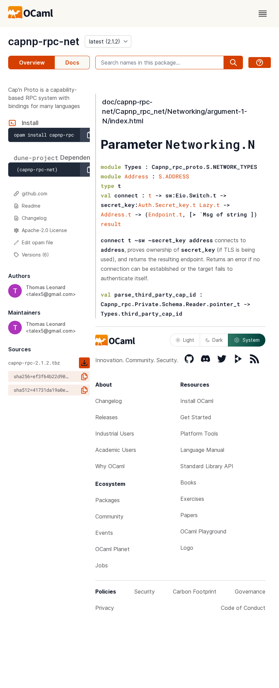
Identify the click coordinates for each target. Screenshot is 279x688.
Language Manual (202, 449)
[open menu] (262, 13)
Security (144, 591)
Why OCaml (110, 466)
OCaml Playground (203, 531)
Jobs (101, 565)
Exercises (192, 498)
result (111, 223)
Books (188, 482)
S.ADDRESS (174, 176)
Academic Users (115, 449)
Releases (106, 417)
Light (188, 340)
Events (104, 532)
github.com (34, 193)
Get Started (195, 417)
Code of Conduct (243, 607)
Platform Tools (199, 433)
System (251, 340)
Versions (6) (35, 255)
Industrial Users (114, 433)
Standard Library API (206, 466)
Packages (107, 500)
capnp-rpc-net (43, 41)
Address (136, 176)
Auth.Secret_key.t (167, 204)
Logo (186, 547)
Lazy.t (209, 204)
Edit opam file (37, 242)
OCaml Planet (112, 549)
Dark (217, 340)
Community (109, 516)
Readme (31, 206)
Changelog (34, 218)
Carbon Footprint (194, 591)
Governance (250, 591)
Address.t (116, 214)
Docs (72, 62)
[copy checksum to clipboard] (84, 376)
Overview (32, 62)
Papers (189, 515)
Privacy (104, 607)
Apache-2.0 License (44, 230)
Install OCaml (196, 401)
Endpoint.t (165, 214)
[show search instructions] (259, 62)
